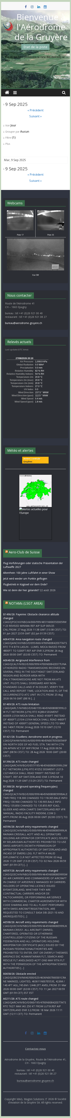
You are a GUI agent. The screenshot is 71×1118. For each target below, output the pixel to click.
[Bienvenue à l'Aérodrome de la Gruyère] (7, 92)
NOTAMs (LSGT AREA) (25, 603)
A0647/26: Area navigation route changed (27, 639)
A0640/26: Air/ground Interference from (26, 660)
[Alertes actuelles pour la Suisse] (35, 476)
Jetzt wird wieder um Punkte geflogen (25, 578)
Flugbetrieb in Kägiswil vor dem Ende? (25, 584)
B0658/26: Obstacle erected (19, 973)
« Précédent (35, 110)
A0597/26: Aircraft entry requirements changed (30, 870)
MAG (19, 1099)
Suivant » (35, 116)
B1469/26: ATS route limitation (21, 704)
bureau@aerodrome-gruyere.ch (23, 323)
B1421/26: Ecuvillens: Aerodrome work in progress (32, 736)
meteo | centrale (31, 458)
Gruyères (27, 462)
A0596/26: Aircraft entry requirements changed (30, 826)
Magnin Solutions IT (35, 1099)
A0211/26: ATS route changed (20, 998)
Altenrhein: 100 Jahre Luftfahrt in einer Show (29, 572)
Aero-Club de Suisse (24, 552)
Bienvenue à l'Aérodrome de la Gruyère (41, 26)
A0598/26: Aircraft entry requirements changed (30, 922)
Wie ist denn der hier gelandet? (21, 590)
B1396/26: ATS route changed (20, 761)
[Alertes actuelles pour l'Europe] (35, 509)
